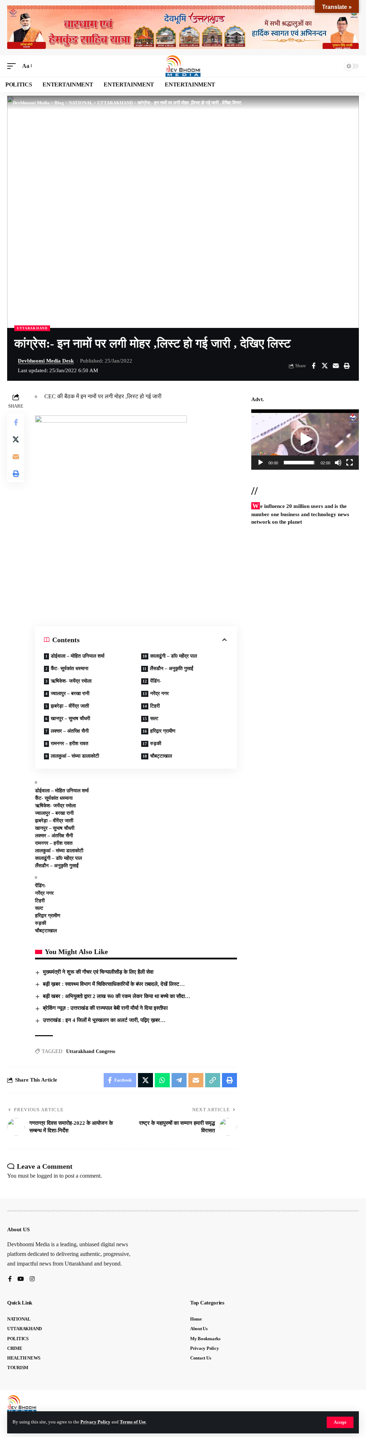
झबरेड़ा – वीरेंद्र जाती (70, 706)
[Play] (260, 462)
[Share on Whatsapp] (162, 1080)
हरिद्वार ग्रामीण (162, 731)
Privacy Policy (95, 1421)
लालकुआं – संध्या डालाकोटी (75, 756)
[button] (340, 1422)
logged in (47, 1176)
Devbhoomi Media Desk (46, 361)
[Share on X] (325, 365)
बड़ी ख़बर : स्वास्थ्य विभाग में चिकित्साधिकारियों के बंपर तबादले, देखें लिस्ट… (114, 984)
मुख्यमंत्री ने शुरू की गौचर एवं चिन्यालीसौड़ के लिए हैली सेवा (98, 972)
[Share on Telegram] (179, 1080)
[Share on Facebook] (313, 365)
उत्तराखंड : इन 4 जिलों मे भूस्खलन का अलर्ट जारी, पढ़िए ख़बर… (104, 1020)
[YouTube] (20, 1279)
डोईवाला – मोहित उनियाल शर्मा (77, 656)
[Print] (347, 365)
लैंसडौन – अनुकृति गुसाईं (171, 668)
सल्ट (154, 718)
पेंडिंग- (155, 681)
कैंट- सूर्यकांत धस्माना (69, 668)
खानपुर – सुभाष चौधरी (70, 718)
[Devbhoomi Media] (183, 66)
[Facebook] (10, 1279)
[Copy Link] (212, 1080)
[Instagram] (32, 1279)
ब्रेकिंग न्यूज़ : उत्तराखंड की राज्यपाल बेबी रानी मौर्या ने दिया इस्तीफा (105, 1008)
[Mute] (338, 462)
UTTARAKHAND (32, 328)
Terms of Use (133, 1421)
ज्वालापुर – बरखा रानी (70, 693)
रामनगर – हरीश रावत (69, 743)
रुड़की (155, 743)
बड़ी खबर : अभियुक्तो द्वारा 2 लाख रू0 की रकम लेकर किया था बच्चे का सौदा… (116, 996)
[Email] (336, 365)
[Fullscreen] (349, 462)
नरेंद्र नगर (159, 693)
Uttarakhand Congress (90, 1051)
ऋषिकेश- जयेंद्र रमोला (71, 681)
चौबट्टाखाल (161, 756)
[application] (305, 439)
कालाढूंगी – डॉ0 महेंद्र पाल (173, 656)
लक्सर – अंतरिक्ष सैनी (70, 731)
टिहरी (155, 706)
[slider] (299, 462)
